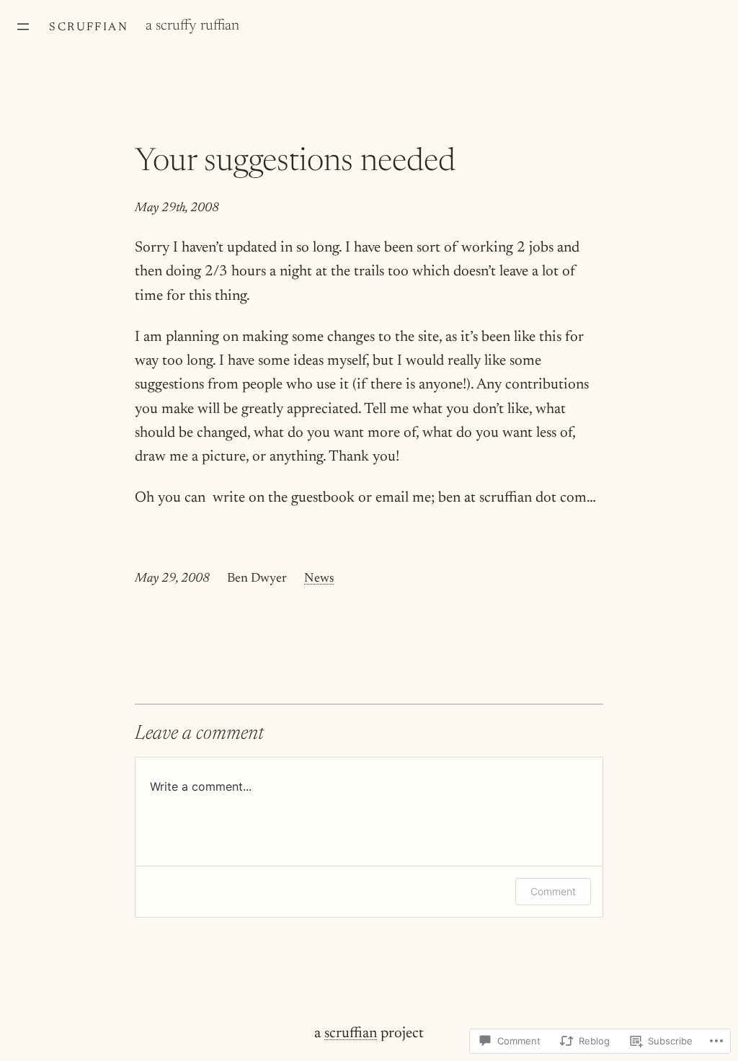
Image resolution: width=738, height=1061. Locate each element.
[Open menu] (23, 26)
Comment (553, 891)
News (319, 578)
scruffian (88, 27)
